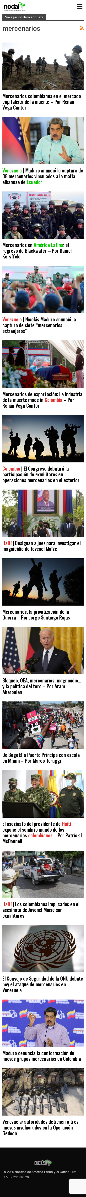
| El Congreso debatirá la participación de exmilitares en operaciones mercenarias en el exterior (40, 474)
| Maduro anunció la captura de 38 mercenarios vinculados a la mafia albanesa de (42, 175)
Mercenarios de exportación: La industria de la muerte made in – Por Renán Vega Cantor (42, 399)
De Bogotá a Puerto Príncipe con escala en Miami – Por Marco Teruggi (41, 757)
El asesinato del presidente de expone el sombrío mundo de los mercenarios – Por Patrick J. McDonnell (42, 832)
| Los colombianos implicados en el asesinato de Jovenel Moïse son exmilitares (41, 909)
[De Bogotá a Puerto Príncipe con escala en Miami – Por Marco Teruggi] (43, 725)
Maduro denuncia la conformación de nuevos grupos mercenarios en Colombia (41, 1055)
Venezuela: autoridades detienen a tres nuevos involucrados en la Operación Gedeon (40, 1127)
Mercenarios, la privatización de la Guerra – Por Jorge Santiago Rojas (36, 614)
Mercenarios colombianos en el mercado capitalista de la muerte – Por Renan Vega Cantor (41, 101)
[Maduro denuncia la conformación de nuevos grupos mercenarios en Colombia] (43, 1023)
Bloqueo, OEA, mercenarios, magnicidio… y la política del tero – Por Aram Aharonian (41, 685)
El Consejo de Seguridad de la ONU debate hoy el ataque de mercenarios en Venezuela (42, 984)
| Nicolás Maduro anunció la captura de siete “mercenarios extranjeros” (39, 324)
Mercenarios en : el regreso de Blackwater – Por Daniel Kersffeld (37, 250)
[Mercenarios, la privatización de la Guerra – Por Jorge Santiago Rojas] (43, 582)
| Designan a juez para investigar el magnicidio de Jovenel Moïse (41, 545)
